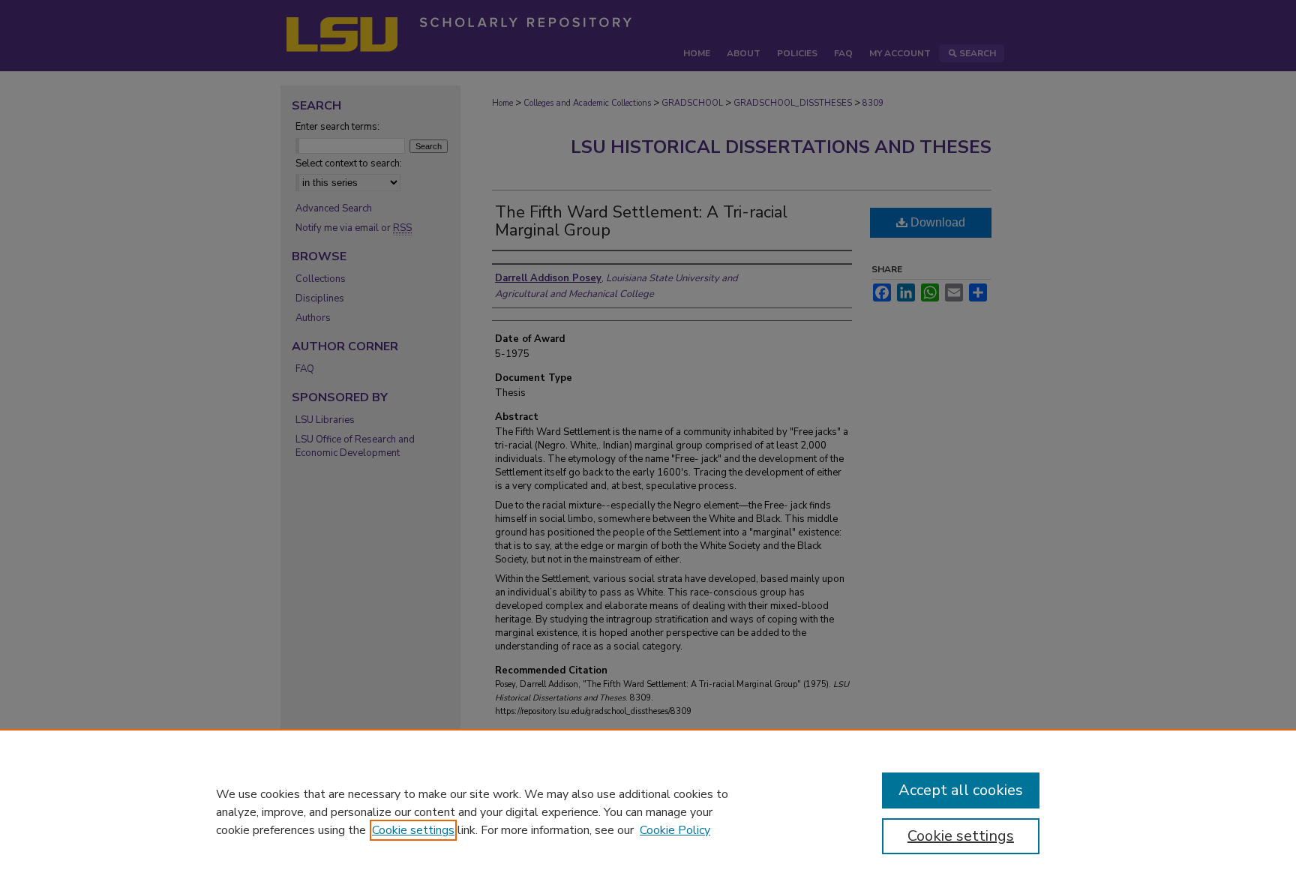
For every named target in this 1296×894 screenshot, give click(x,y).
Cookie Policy (675, 830)
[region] (648, 811)
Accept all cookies (960, 790)
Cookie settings (413, 830)
